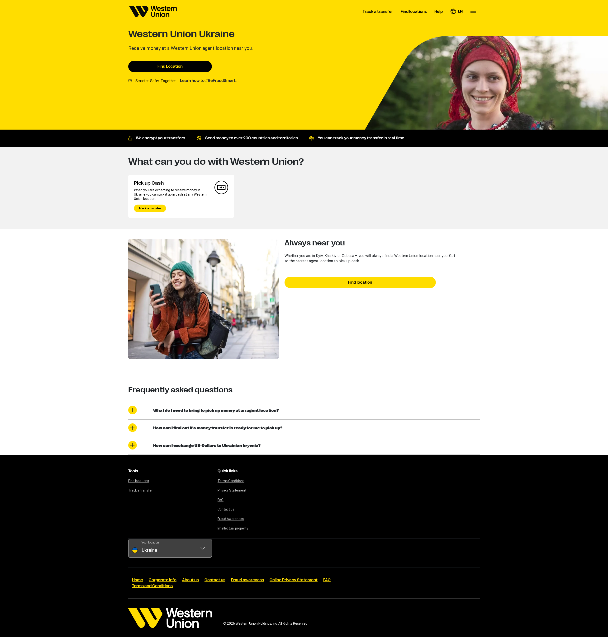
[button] (456, 11)
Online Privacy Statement (294, 580)
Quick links (228, 471)
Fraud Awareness (231, 519)
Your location (150, 542)
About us (190, 580)
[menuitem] (153, 11)
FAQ (220, 500)
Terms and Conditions (152, 586)
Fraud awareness (247, 580)
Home (137, 580)
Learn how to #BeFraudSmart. (208, 81)
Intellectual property (233, 528)
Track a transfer (150, 208)
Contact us (226, 509)
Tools (133, 471)
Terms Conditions (231, 481)
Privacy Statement (232, 490)
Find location (360, 282)
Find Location (170, 66)
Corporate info (162, 580)
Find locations (138, 481)
